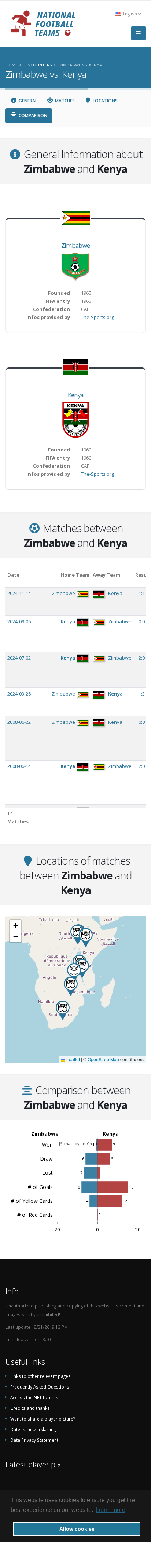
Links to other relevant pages (40, 1376)
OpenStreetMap (103, 1059)
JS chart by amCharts (79, 1143)
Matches (64, 101)
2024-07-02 (19, 657)
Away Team (106, 575)
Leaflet (72, 1059)
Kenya (76, 395)
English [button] (130, 14)
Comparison (32, 115)
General (27, 101)
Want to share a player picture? (42, 1419)
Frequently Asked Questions (39, 1387)
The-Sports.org (97, 317)
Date (13, 575)
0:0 (142, 621)
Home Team (74, 575)
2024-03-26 (19, 693)
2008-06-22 (19, 722)
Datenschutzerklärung (33, 1429)
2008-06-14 (19, 766)
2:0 (142, 657)
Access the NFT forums (34, 1397)
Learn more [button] (110, 1510)
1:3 (142, 693)
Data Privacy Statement (34, 1440)
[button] (86, 937)
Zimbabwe (75, 245)
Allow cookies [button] (77, 1529)
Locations (105, 101)
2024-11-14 (19, 593)
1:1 (142, 593)
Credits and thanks (30, 1408)
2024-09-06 (19, 621)
